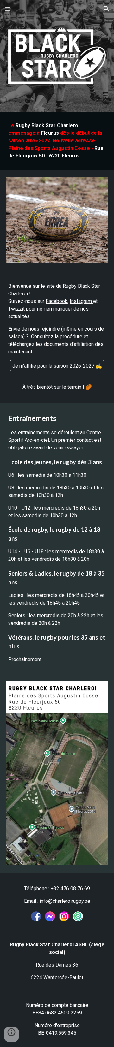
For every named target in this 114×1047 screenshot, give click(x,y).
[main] (57, 140)
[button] (7, 8)
